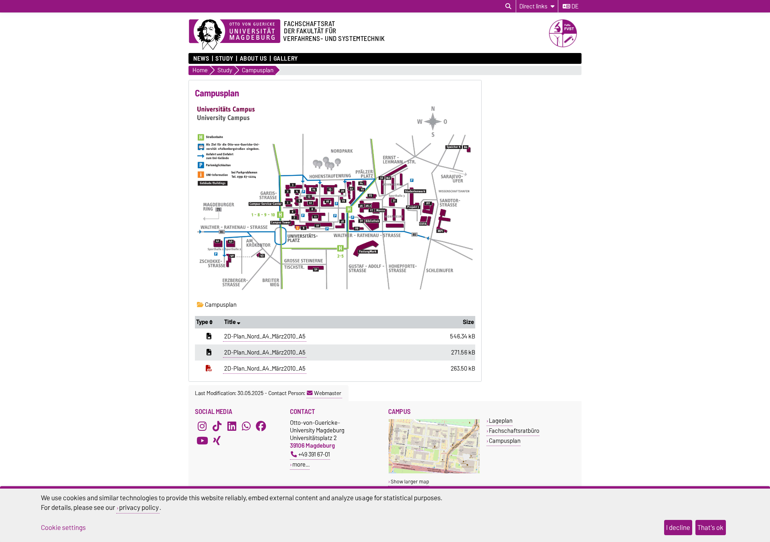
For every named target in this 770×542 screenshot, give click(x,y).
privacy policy (139, 507)
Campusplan (220, 305)
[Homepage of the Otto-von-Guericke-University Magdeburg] (234, 35)
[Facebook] (261, 426)
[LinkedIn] (232, 426)
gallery (286, 58)
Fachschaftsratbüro (514, 431)
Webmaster (327, 393)
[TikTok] (217, 426)
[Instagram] (202, 426)
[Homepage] (565, 45)
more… (301, 464)
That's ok (710, 527)
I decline (678, 527)
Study (224, 58)
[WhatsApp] (246, 426)
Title (230, 322)
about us (253, 58)
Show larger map (410, 481)
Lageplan (501, 421)
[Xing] (217, 440)
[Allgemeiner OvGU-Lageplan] (434, 472)
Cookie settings (63, 527)
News (201, 58)
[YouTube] (202, 440)
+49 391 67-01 (314, 454)
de (574, 6)
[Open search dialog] (508, 6)
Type (202, 322)
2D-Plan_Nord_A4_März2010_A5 (265, 336)
